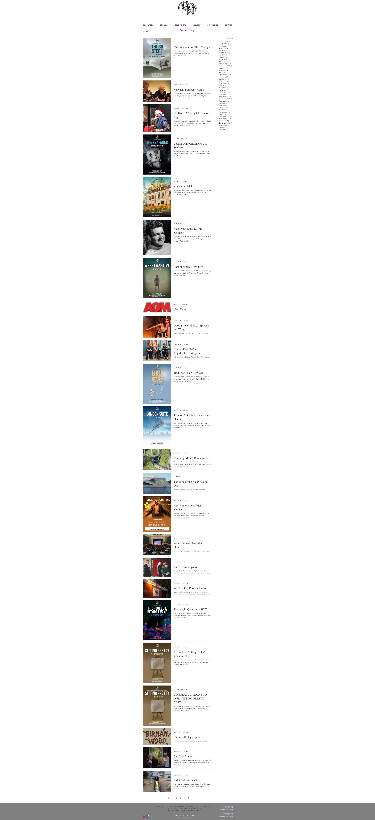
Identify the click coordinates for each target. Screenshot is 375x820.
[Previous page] (168, 798)
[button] (148, 25)
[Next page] (188, 798)
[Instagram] (144, 816)
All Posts (146, 31)
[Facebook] (147, 816)
